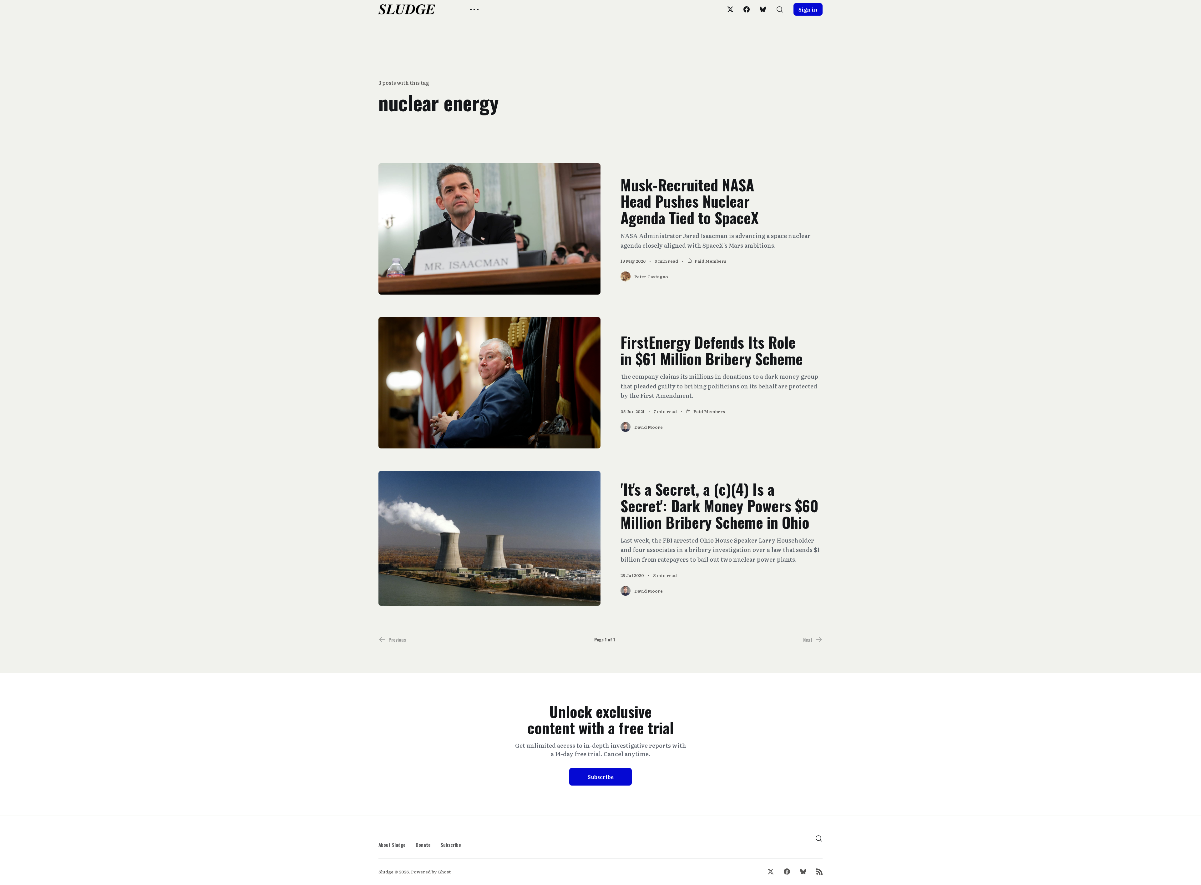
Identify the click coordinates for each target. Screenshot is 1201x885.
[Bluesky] (763, 9)
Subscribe (601, 777)
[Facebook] (746, 9)
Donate (423, 844)
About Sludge (392, 844)
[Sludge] (406, 9)
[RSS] (819, 871)
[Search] (779, 9)
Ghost (444, 871)
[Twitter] (730, 9)
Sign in (808, 9)
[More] (474, 9)
